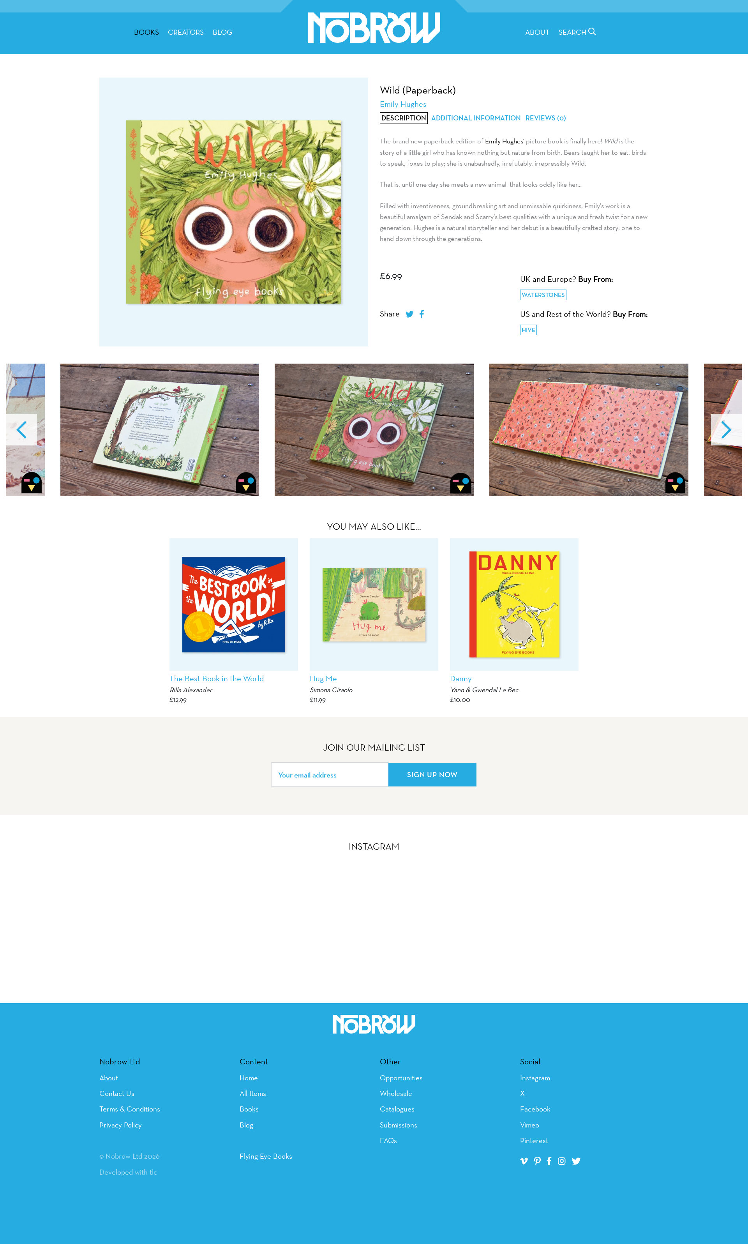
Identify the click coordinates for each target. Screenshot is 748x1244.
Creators (186, 32)
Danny (461, 678)
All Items (253, 1093)
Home (249, 1077)
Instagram (535, 1077)
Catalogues (397, 1108)
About (537, 32)
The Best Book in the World (216, 678)
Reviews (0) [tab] (546, 118)
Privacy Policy (120, 1124)
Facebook (535, 1108)
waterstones (543, 295)
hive (528, 330)
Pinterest (534, 1140)
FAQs (388, 1140)
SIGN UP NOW (432, 774)
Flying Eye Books (266, 1156)
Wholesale (396, 1093)
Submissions (398, 1124)
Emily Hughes (504, 140)
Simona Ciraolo (331, 689)
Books (249, 1108)
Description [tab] (403, 118)
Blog (222, 32)
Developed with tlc (128, 1172)
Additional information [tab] (476, 118)
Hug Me (323, 678)
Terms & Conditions (129, 1108)
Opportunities (401, 1077)
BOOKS (146, 32)
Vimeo (529, 1124)
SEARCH (573, 32)
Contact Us (116, 1093)
